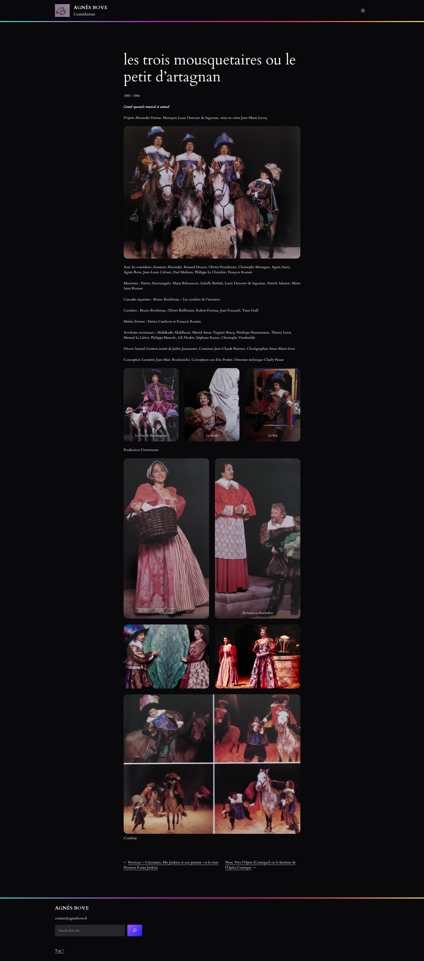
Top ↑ (59, 950)
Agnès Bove (90, 7)
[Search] (134, 930)
